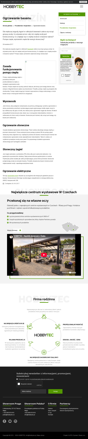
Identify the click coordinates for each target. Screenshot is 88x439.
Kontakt (50, 415)
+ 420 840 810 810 (8, 412)
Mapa (4, 410)
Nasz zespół (52, 410)
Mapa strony (40, 435)
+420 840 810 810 (30, 412)
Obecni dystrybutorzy (67, 410)
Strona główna (7, 26)
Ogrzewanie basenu (39, 26)
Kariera (50, 408)
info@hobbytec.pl (29, 415)
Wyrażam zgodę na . (36, 379)
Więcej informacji (12, 230)
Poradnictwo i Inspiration (23, 26)
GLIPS (70, 435)
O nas (50, 412)
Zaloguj (55, 391)
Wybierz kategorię (71, 14)
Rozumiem (83, 2)
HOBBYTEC (21, 435)
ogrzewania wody (12, 176)
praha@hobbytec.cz (9, 415)
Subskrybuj (65, 56)
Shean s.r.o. (82, 435)
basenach (30, 49)
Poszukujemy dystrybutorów (69, 408)
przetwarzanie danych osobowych (42, 379)
